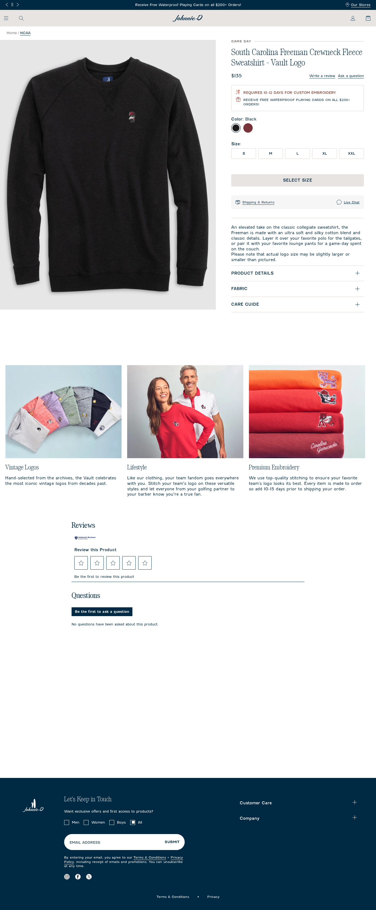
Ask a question (351, 76)
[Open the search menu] (21, 18)
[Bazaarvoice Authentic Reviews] (85, 538)
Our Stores (360, 5)
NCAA (25, 33)
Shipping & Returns (258, 202)
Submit (172, 842)
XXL (351, 153)
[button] (81, 563)
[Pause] (12, 4)
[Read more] (188, 5)
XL (324, 153)
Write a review (322, 76)
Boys (121, 822)
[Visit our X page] (89, 877)
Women (98, 822)
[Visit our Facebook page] (78, 877)
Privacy (213, 897)
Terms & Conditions (149, 857)
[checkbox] (66, 822)
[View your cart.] (364, 18)
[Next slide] (18, 5)
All (140, 822)
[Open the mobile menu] (8, 18)
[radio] (236, 128)
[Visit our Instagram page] (67, 877)
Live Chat (351, 202)
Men (75, 822)
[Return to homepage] (187, 18)
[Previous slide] (7, 5)
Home (12, 33)
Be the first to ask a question (102, 612)
